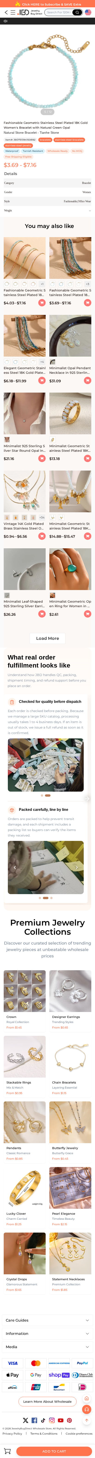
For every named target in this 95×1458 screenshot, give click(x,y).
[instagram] (52, 1420)
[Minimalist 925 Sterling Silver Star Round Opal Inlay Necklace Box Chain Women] (25, 414)
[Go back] (6, 12)
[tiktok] (43, 1420)
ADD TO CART (54, 1451)
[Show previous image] (15, 765)
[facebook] (34, 1420)
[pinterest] (69, 1420)
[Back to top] (86, 1420)
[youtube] (60, 1420)
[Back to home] (86, 1398)
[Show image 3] (51, 898)
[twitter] (25, 1420)
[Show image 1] (42, 795)
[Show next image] (77, 765)
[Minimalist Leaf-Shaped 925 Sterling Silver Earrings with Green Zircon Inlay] (25, 569)
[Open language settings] (88, 12)
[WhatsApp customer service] (86, 1409)
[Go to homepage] (29, 12)
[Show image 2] (47, 795)
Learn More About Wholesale (47, 1402)
